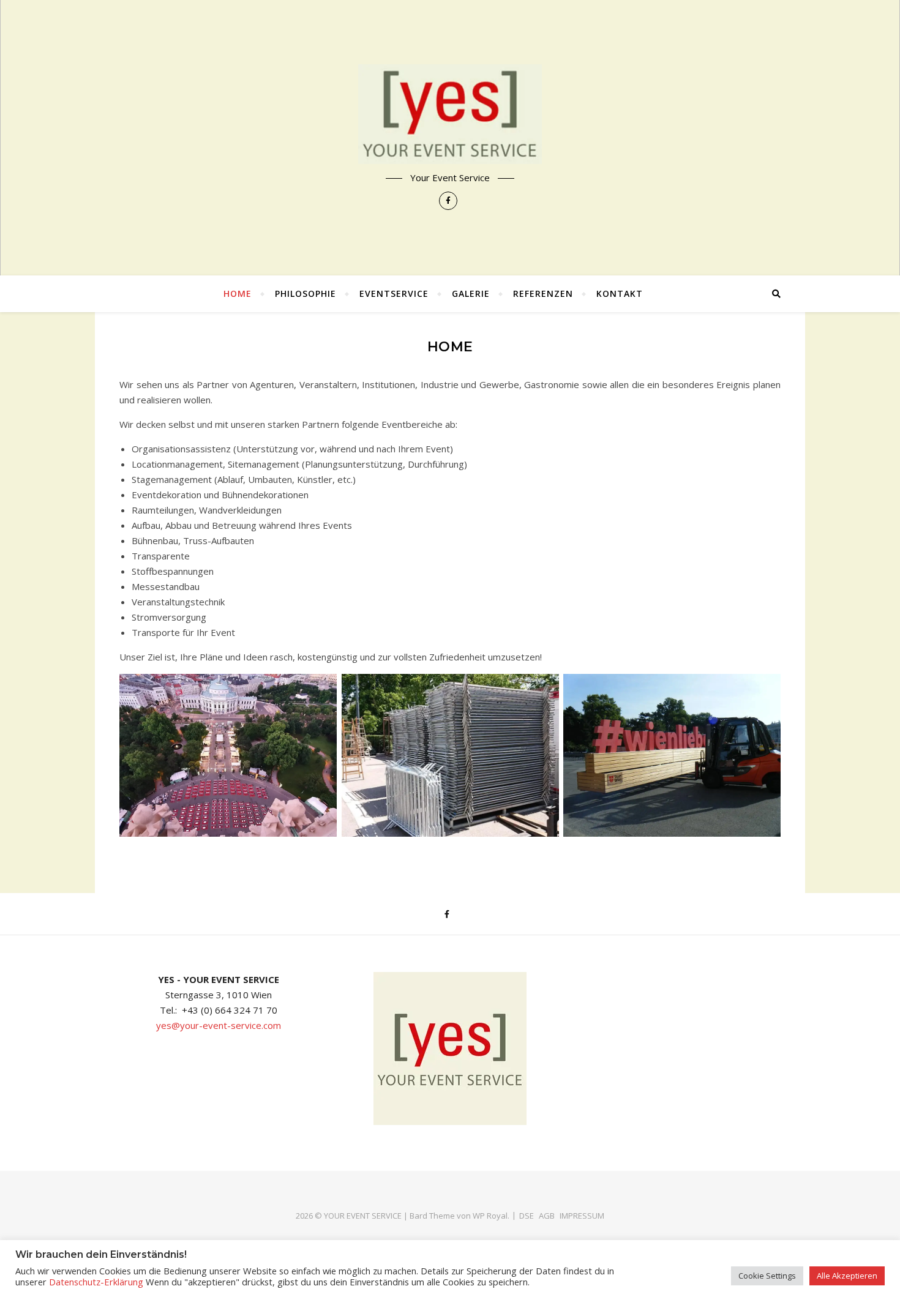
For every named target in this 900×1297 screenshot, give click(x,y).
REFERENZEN (543, 293)
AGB (547, 1215)
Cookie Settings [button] (767, 1275)
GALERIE (471, 293)
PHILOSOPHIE (305, 293)
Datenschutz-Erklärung (96, 1282)
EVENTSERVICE (394, 293)
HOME (237, 293)
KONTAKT (619, 293)
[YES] (450, 114)
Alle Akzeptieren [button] (847, 1275)
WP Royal (490, 1215)
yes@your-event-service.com (218, 1025)
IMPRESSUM (582, 1215)
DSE (526, 1215)
